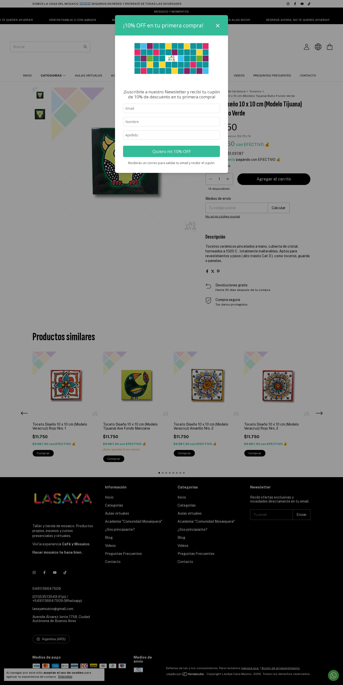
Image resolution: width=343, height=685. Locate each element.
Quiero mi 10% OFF (171, 151)
